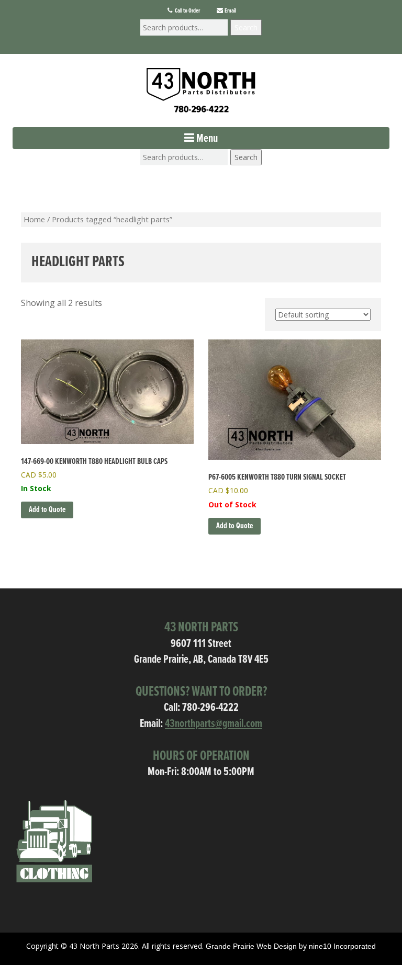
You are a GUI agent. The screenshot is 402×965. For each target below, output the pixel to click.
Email (230, 11)
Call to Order (187, 11)
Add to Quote (234, 525)
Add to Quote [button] (47, 509)
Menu (206, 138)
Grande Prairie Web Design (251, 946)
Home (34, 219)
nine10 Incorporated (342, 946)
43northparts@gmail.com (213, 724)
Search (246, 27)
